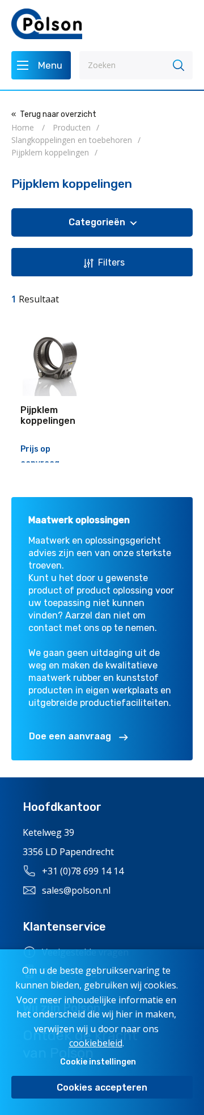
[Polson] (46, 24)
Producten (72, 127)
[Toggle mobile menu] (41, 65)
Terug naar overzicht (58, 114)
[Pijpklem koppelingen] (53, 355)
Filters (111, 262)
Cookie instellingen (98, 1062)
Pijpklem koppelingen (47, 415)
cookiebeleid (95, 1043)
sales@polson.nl (76, 890)
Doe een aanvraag (70, 736)
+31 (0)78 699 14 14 (83, 871)
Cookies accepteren (102, 1087)
